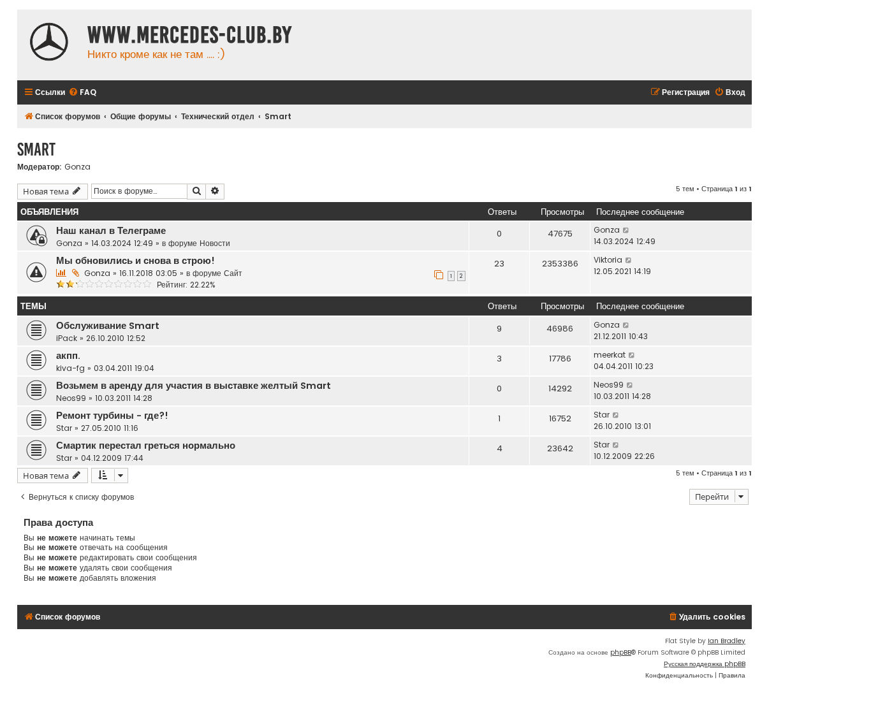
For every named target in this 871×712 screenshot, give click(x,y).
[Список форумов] (49, 43)
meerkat (610, 354)
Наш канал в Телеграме (111, 230)
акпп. (68, 355)
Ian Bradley (726, 641)
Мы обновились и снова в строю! (135, 260)
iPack (66, 338)
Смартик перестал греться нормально (145, 445)
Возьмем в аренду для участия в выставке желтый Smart (193, 385)
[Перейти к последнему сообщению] (626, 230)
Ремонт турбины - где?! (112, 415)
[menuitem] (82, 92)
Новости (215, 243)
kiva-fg (70, 368)
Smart (36, 149)
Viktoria (608, 259)
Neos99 (71, 398)
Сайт (233, 273)
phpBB (620, 652)
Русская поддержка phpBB (704, 664)
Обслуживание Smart (107, 325)
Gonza (77, 167)
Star (64, 428)
